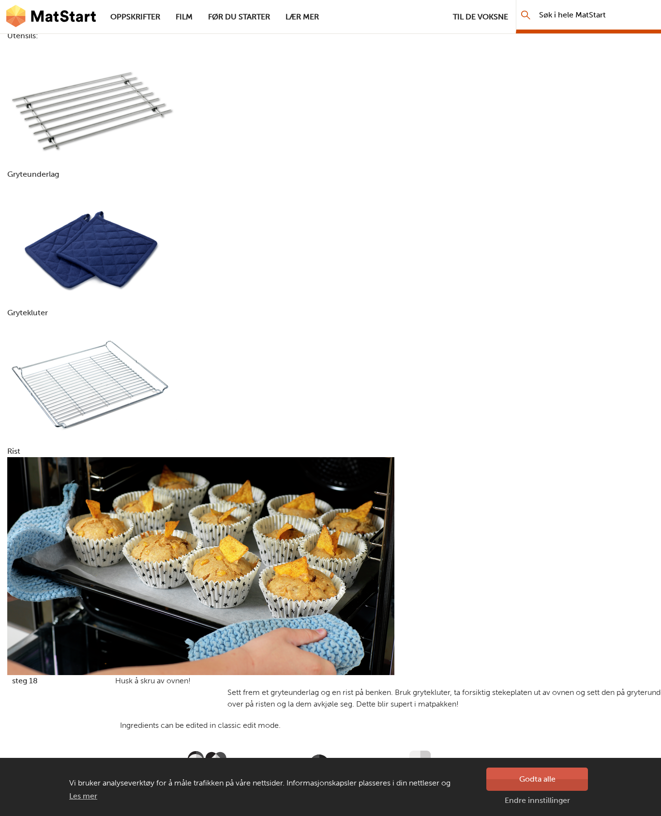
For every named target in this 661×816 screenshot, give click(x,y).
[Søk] (525, 15)
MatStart (51, 17)
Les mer (83, 796)
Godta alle (537, 779)
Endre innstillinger (537, 800)
